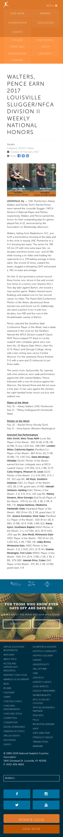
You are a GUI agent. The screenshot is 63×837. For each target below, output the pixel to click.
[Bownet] (47, 584)
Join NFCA (31, 829)
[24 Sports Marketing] (31, 584)
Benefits (16, 623)
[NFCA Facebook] (17, 794)
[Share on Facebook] (19, 156)
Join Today (46, 623)
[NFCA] (6, 4)
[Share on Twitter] (23, 156)
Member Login (31, 820)
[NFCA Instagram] (46, 794)
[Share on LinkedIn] (27, 156)
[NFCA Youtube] (46, 805)
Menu (50, 5)
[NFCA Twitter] (17, 805)
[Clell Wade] (16, 584)
